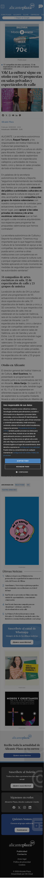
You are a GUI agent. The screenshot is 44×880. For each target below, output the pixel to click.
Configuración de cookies (22, 453)
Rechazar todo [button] (22, 467)
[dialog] (22, 439)
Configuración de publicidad (30, 447)
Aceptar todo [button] (23, 461)
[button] (22, 472)
